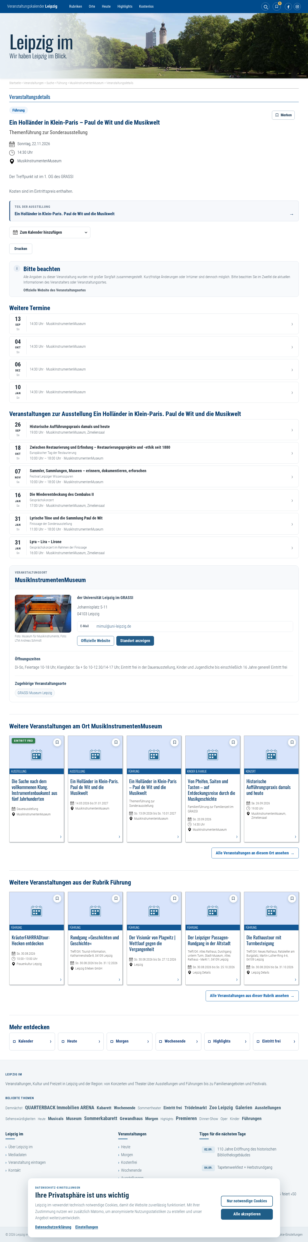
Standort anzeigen (135, 640)
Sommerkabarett (100, 1118)
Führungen (252, 1118)
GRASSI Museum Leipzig (35, 693)
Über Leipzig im (20, 1147)
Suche (50, 83)
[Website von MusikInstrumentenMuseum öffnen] (43, 614)
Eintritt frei (172, 1107)
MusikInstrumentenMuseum (87, 83)
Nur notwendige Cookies (247, 1201)
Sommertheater (149, 1108)
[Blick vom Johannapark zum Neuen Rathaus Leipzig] (154, 45)
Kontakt (14, 1170)
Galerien (243, 1107)
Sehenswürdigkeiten (20, 1118)
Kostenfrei (129, 1162)
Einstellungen (86, 1227)
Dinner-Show (208, 1118)
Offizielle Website (95, 640)
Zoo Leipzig (221, 1107)
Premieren (186, 1118)
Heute (106, 6)
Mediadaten (17, 1155)
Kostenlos (146, 6)
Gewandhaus (131, 1118)
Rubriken (75, 6)
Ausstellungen (268, 1107)
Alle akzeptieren (247, 1214)
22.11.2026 (41, 144)
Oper (224, 1118)
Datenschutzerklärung (53, 1227)
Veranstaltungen (33, 83)
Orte (92, 6)
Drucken (20, 248)
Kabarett (104, 1107)
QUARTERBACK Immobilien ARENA (59, 1107)
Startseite (15, 83)
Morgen (151, 1118)
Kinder (234, 1118)
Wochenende (124, 1107)
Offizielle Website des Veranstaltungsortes (54, 290)
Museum (74, 1118)
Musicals (56, 1118)
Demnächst (14, 1108)
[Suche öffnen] (265, 6)
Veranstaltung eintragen (27, 1162)
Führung (62, 83)
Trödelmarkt (195, 1107)
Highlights (124, 6)
